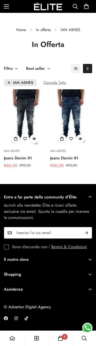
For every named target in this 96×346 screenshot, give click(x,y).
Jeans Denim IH (18, 158)
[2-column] (87, 68)
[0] (86, 6)
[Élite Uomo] (48, 6)
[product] (12, 338)
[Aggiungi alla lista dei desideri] (24, 138)
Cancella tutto (55, 83)
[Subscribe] (86, 233)
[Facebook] (6, 318)
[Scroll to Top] (87, 319)
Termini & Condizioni (69, 247)
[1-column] (75, 68)
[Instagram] (16, 318)
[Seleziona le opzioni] (15, 138)
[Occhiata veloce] (34, 138)
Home (21, 30)
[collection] (36, 338)
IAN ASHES (23, 83)
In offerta (43, 30)
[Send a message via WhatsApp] (87, 328)
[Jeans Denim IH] (25, 117)
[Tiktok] (26, 318)
